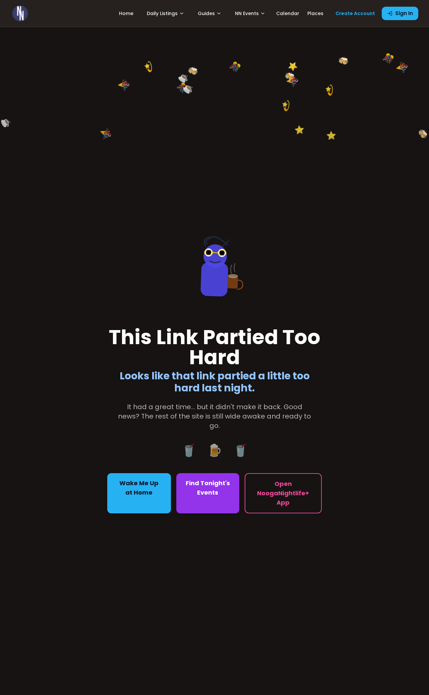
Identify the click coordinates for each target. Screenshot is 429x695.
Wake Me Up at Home (139, 488)
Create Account (355, 13)
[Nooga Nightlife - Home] (20, 13)
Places (315, 13)
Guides (206, 13)
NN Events (247, 13)
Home (126, 13)
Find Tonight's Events (208, 488)
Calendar (287, 13)
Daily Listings (162, 13)
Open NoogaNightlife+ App (283, 493)
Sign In (404, 13)
